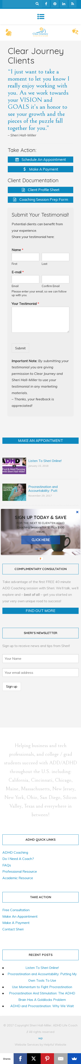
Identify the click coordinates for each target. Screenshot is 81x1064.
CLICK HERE (40, 540)
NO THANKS (40, 549)
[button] (40, 527)
